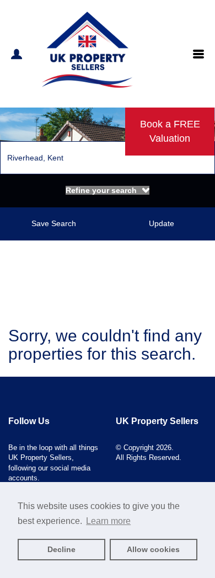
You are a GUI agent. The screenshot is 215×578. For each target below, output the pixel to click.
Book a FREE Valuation (170, 131)
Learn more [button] (108, 521)
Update (161, 223)
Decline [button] (61, 549)
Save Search (53, 223)
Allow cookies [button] (153, 549)
